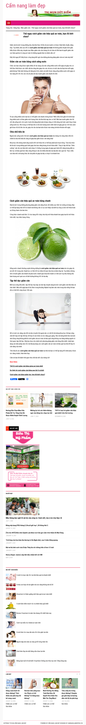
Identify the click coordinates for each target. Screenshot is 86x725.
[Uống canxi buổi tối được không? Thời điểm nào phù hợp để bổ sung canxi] (14, 683)
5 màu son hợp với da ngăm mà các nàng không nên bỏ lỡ (34, 585)
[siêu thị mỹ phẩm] (22, 459)
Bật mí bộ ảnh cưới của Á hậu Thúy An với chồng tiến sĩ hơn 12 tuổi (30, 547)
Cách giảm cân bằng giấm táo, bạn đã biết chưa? (27, 375)
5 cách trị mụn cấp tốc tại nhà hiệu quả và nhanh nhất (33, 575)
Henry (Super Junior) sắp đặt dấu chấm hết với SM (24, 555)
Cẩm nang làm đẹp (25, 5)
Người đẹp (9, 493)
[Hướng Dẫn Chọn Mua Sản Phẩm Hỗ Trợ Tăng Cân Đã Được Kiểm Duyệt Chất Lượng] (17, 401)
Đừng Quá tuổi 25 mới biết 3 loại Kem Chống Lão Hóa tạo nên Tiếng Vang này (41, 661)
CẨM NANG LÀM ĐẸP (53, 723)
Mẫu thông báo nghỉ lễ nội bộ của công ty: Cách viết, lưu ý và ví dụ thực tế (34, 518)
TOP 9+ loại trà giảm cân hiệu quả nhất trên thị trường (65, 411)
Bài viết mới (14, 428)
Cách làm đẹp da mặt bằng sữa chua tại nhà (30, 651)
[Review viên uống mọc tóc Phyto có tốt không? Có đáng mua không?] (32, 683)
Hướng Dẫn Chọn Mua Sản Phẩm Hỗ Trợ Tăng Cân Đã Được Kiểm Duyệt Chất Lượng (16, 412)
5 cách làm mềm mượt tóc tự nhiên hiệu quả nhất (32, 604)
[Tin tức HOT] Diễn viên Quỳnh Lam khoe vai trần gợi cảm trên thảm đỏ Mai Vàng (34, 533)
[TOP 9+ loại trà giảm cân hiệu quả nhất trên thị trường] (66, 401)
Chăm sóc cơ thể (11, 704)
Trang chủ (9, 28)
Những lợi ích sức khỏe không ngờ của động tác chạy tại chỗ (41, 411)
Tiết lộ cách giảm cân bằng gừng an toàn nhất (26, 366)
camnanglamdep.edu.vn (75, 723)
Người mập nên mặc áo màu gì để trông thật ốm (32, 642)
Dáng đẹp (17, 28)
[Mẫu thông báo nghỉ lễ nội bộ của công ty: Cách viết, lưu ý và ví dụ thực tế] (22, 507)
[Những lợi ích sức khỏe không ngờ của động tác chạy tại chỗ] (41, 401)
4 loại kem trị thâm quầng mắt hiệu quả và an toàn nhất (34, 594)
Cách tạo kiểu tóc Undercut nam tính (28, 623)
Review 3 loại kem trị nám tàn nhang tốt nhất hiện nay (33, 613)
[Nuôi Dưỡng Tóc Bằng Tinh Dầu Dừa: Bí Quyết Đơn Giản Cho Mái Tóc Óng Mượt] (51, 683)
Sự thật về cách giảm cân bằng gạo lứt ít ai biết (27, 370)
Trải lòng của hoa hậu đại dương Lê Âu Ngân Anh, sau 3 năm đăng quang (32, 540)
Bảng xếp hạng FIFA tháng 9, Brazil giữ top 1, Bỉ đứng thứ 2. (27, 525)
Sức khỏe (9, 706)
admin (17, 35)
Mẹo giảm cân (25, 28)
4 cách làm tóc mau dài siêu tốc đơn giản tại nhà (32, 632)
